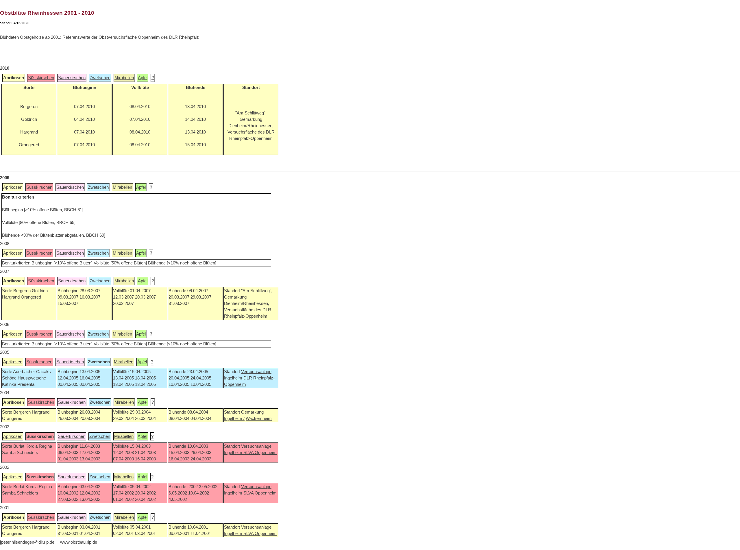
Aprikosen (12, 187)
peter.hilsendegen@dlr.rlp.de (27, 542)
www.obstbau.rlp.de (78, 542)
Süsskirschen (41, 77)
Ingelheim (233, 378)
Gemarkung (252, 412)
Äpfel (142, 77)
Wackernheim (259, 418)
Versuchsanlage (256, 371)
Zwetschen (100, 77)
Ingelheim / (234, 418)
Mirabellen (124, 77)
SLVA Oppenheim (260, 452)
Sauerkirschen (72, 77)
